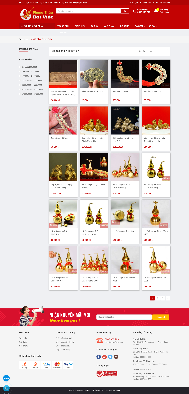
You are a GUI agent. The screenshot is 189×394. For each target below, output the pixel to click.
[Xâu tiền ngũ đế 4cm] (63, 120)
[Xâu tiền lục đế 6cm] (125, 74)
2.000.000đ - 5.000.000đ (31, 85)
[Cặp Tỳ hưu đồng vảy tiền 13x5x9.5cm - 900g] (156, 120)
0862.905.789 (145, 379)
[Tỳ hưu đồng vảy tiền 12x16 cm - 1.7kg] (125, 120)
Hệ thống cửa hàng (163, 2)
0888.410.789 (145, 369)
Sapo (117, 390)
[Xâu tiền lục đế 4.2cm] (156, 74)
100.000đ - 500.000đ (30, 71)
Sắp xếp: (141, 51)
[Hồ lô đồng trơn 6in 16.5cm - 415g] (125, 260)
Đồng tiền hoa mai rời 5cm (93, 91)
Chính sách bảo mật (64, 338)
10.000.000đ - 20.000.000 (32, 94)
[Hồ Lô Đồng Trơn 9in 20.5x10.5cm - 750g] (94, 260)
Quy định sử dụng (63, 350)
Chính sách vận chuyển (65, 342)
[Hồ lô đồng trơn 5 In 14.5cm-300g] (156, 260)
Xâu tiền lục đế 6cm (121, 91)
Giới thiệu (23, 342)
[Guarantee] (106, 374)
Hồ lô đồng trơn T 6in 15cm (124, 231)
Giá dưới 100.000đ (29, 67)
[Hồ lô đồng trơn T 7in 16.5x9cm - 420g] (94, 214)
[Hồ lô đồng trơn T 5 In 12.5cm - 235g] (156, 214)
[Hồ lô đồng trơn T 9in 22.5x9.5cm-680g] (156, 167)
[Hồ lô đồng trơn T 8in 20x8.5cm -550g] (63, 214)
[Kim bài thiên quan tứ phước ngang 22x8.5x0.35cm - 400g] (63, 74)
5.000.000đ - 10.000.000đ (32, 89)
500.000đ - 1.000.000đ (30, 76)
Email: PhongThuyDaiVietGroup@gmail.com (70, 2)
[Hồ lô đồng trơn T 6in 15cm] (125, 214)
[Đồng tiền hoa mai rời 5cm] (94, 74)
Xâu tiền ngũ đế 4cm (59, 138)
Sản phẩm (23, 346)
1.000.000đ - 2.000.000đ (31, 80)
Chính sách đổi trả (63, 346)
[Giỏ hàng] (156, 11)
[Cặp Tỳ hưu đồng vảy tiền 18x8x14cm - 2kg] (94, 120)
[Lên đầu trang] (184, 194)
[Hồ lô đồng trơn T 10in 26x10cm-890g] (125, 167)
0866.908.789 (143, 12)
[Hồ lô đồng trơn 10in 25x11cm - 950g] (63, 260)
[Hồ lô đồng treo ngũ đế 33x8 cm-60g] (94, 167)
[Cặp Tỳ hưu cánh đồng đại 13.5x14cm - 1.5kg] (63, 167)
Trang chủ (23, 338)
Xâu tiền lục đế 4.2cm (152, 91)
